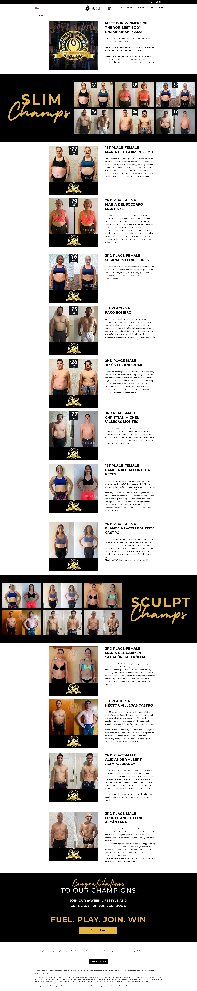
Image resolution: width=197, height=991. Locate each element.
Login (159, 2)
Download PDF (98, 961)
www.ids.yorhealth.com (48, 952)
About (122, 8)
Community (140, 8)
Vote (149, 2)
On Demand (152, 8)
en (45, 8)
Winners (130, 8)
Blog (161, 8)
